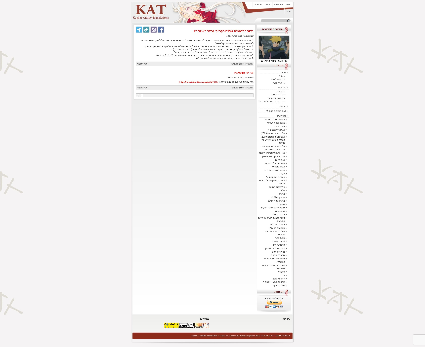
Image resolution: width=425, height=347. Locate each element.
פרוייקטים (278, 4)
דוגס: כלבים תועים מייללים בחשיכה (271, 219)
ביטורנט (279, 91)
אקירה (282, 173)
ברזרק (282, 194)
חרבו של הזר (279, 244)
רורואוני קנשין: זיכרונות (274, 282)
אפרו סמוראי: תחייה (275, 170)
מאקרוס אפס (278, 251)
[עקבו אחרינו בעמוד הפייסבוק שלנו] (161, 29)
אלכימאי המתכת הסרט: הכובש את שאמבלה (273, 148)
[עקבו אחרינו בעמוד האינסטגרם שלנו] (153, 29)
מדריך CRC (277, 94)
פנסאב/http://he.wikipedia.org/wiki (198, 82)
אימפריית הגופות (276, 129)
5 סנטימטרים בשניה (275, 119)
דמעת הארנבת (277, 224)
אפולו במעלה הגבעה (274, 163)
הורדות (268, 4)
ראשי (288, 4)
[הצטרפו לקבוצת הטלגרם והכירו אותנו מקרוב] (139, 29)
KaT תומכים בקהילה (276, 111)
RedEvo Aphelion (248, 336)
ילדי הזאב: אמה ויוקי (275, 248)
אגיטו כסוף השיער (276, 123)
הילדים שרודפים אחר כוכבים (274, 233)
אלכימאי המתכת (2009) (273, 133)
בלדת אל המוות (277, 187)
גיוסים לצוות (277, 79)
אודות (288, 11)
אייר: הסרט (279, 126)
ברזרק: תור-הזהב (276, 200)
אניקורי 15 (280, 159)
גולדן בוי (281, 204)
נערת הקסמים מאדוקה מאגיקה (273, 267)
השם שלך (280, 238)
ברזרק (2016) (278, 197)
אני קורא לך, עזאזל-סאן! (273, 156)
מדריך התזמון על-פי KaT (270, 101)
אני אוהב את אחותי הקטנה (271, 153)
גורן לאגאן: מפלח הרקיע (273, 207)
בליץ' (282, 190)
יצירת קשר (278, 83)
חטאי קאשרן (279, 241)
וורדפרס (272, 336)
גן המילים (280, 211)
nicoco (242, 64)
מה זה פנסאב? (244, 73)
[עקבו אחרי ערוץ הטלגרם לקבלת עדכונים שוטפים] (146, 29)
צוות (281, 76)
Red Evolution (230, 336)
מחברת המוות (278, 255)
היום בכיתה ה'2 (277, 228)
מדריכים (258, 4)
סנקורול (281, 271)
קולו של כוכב (279, 278)
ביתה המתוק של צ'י (275, 177)
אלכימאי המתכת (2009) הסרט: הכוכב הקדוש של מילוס (273, 139)
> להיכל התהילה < (273, 298)
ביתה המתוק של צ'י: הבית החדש (272, 182)
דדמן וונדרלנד (278, 214)
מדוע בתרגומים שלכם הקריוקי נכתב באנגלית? (224, 31)
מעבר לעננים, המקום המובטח (274, 260)
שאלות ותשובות (275, 98)
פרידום (281, 275)
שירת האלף (279, 285)
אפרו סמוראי (278, 166)
